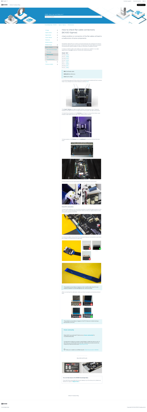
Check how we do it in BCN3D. (92, 349)
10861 (67, 62)
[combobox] (72, 17)
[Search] (101, 17)
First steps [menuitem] (49, 52)
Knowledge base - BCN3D (51, 24)
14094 (67, 60)
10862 (67, 67)
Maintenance (71, 24)
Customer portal (137, 1)
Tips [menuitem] (47, 57)
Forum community (69, 330)
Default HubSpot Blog (15, 4)
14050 (67, 54)
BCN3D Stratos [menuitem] (48, 42)
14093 (67, 58)
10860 (67, 63)
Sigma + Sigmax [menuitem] (48, 47)
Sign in (144, 1)
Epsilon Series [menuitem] (48, 32)
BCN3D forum (141, 4)
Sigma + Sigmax (62, 24)
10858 (67, 56)
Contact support (127, 1)
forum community (88, 335)
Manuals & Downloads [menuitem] (52, 49)
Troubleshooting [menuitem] (50, 59)
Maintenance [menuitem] (50, 54)
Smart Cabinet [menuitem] (48, 37)
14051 (67, 65)
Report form (76, 381)
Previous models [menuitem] (49, 64)
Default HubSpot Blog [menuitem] (73, 395)
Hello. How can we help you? (54, 14)
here (87, 81)
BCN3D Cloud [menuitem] (48, 44)
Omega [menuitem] (47, 30)
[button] (57, 30)
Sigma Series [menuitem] (48, 35)
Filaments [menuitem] (47, 40)
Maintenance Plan (84, 344)
